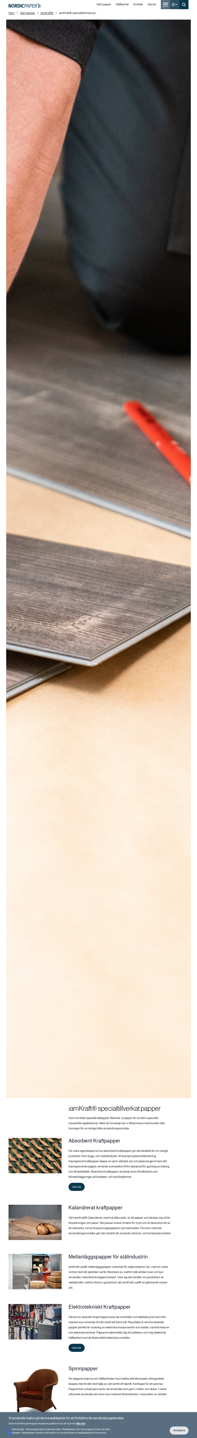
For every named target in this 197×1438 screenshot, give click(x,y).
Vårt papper (27, 13)
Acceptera (179, 1430)
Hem (11, 13)
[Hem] (25, 5)
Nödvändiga (61, 1429)
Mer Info (80, 1423)
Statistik (59, 1433)
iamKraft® (47, 13)
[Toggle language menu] (174, 4)
